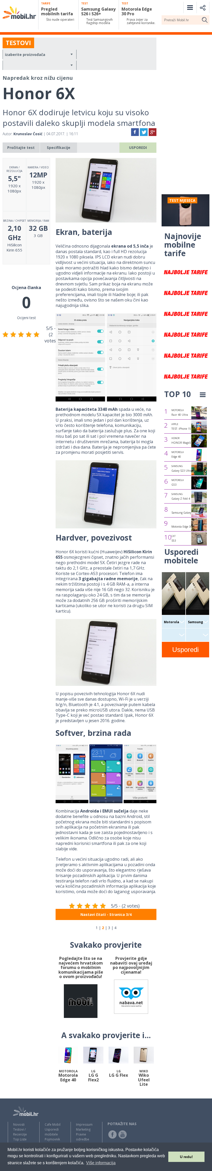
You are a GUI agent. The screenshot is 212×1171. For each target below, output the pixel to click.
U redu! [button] (186, 1157)
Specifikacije (58, 147)
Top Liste (20, 1139)
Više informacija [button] (101, 1163)
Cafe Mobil (52, 1124)
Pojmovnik (52, 1139)
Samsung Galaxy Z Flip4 (186, 512)
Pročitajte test (21, 147)
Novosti (19, 1124)
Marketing (83, 1129)
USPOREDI (138, 147)
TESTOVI (18, 42)
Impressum (84, 1124)
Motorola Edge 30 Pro (184, 526)
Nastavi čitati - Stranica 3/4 (106, 914)
